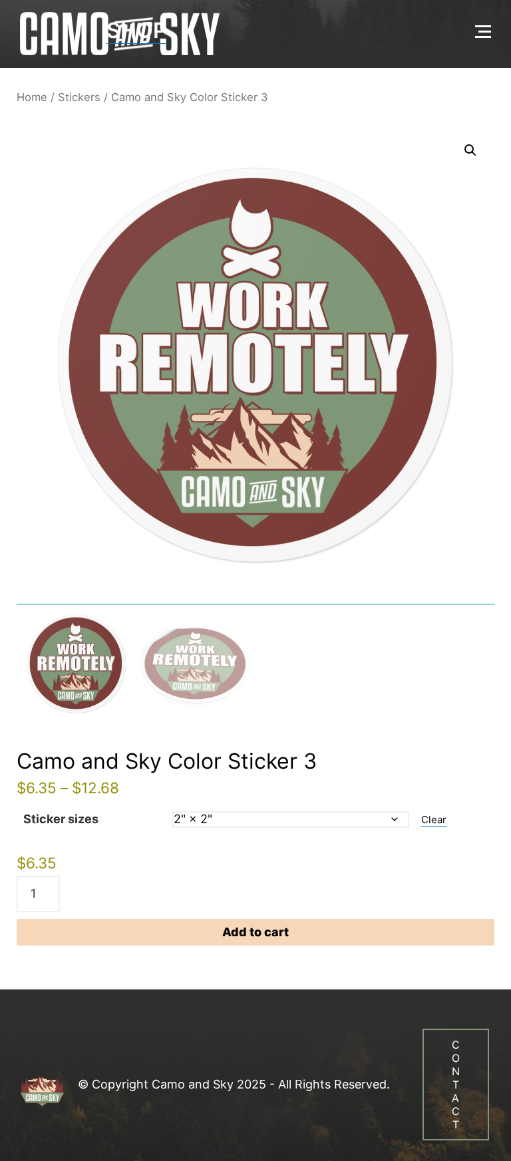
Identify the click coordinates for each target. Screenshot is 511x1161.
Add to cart (255, 932)
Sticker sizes (60, 819)
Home (32, 97)
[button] (470, 150)
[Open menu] (483, 31)
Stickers (79, 97)
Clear (433, 820)
